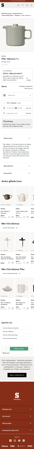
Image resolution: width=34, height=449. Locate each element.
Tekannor (18, 15)
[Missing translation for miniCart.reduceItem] (2, 348)
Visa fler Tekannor (8, 331)
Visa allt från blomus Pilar (10, 273)
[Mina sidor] (18, 5)
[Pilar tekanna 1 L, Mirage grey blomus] (17, 35)
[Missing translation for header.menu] (31, 5)
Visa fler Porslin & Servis (10, 338)
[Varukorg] (27, 5)
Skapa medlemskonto (17, 375)
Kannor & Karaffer (7, 15)
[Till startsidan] (2, 5)
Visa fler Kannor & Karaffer (11, 328)
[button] (4, 64)
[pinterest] (19, 441)
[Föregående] (3, 35)
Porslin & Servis (17, 13)
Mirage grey (6, 353)
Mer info (28, 108)
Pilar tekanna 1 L (26, 15)
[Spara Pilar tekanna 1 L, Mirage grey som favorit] (31, 348)
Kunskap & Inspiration (10, 430)
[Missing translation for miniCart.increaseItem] (8, 348)
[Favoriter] (23, 5)
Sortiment (6, 416)
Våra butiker (7, 423)
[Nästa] (31, 35)
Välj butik (28, 113)
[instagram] (15, 441)
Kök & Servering (6, 13)
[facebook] (10, 441)
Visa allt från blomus (9, 228)
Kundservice (7, 409)
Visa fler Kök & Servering (10, 335)
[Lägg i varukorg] (13, 217)
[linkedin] (23, 441)
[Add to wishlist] (9, 217)
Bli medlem (28, 79)
